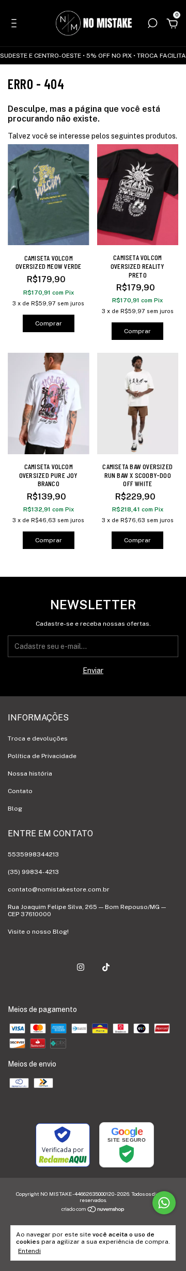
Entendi (29, 1251)
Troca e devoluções (38, 738)
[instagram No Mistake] (80, 967)
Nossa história (30, 773)
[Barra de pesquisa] (152, 24)
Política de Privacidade (42, 756)
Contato (20, 791)
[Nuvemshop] (93, 1210)
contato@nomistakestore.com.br (59, 889)
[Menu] (16, 24)
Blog (15, 808)
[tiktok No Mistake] (106, 967)
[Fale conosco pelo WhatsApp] (164, 1202)
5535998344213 (33, 854)
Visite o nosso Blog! (38, 931)
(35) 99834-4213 (33, 871)
